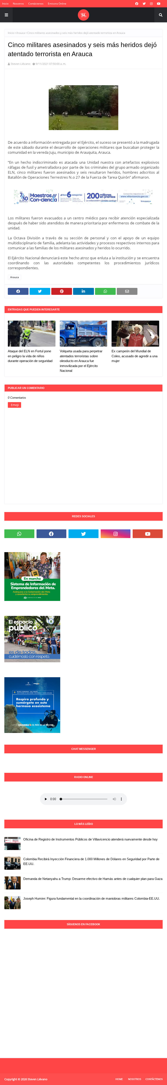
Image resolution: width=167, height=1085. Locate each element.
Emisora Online (57, 3)
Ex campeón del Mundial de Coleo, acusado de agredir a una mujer (134, 356)
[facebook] (136, 3)
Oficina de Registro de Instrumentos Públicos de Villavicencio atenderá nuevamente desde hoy (90, 839)
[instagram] (151, 3)
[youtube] (159, 3)
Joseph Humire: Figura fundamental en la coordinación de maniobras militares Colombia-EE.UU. (91, 898)
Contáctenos (35, 3)
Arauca (20, 33)
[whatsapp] (19, 533)
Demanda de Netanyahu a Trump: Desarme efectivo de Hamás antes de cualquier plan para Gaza (92, 879)
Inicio (5, 3)
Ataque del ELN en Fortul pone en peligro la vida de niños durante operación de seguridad (30, 356)
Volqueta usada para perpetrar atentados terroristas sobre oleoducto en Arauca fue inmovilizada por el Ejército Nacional (81, 360)
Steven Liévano (20, 64)
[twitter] (144, 3)
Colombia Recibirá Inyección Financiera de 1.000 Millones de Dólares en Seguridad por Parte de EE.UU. (91, 861)
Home (119, 1079)
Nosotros (18, 3)
